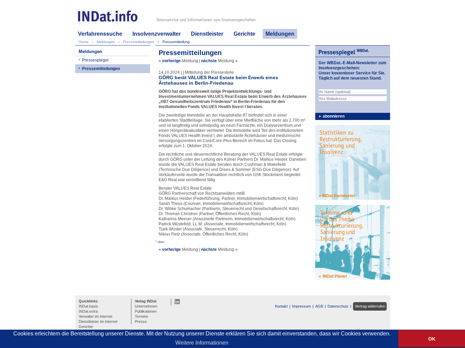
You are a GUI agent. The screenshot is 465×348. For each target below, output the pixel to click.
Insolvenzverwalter (156, 34)
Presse (141, 321)
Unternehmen (146, 306)
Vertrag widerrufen (370, 306)
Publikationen (146, 311)
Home (84, 42)
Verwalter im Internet (95, 316)
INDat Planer (335, 276)
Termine (141, 316)
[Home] (108, 16)
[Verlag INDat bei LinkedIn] (177, 301)
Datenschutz (338, 306)
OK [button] (431, 339)
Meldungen (280, 34)
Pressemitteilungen (101, 68)
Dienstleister (207, 34)
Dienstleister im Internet (98, 321)
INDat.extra (88, 311)
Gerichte (244, 34)
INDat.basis (88, 306)
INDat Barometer (338, 195)
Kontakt (281, 306)
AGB (319, 306)
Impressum (301, 306)
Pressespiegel (95, 60)
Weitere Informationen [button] (201, 343)
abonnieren (333, 116)
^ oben (159, 242)
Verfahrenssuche (100, 34)
